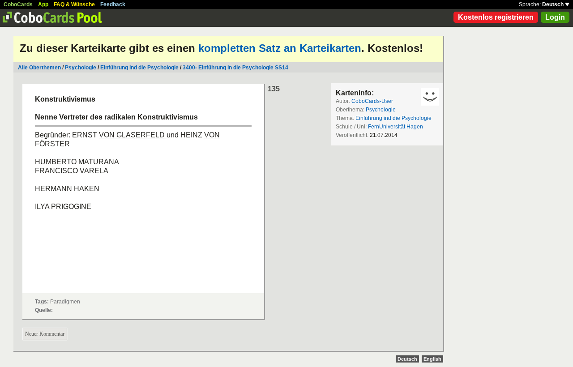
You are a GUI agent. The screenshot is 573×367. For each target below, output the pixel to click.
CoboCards (18, 4)
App (43, 4)
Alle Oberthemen (39, 67)
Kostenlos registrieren (496, 17)
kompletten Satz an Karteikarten (279, 48)
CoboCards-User (372, 101)
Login (555, 17)
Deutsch (553, 4)
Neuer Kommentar (44, 334)
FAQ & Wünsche (74, 4)
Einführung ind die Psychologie (139, 67)
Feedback (112, 4)
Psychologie (80, 67)
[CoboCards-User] (430, 97)
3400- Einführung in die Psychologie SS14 (235, 67)
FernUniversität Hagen (395, 127)
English (432, 359)
